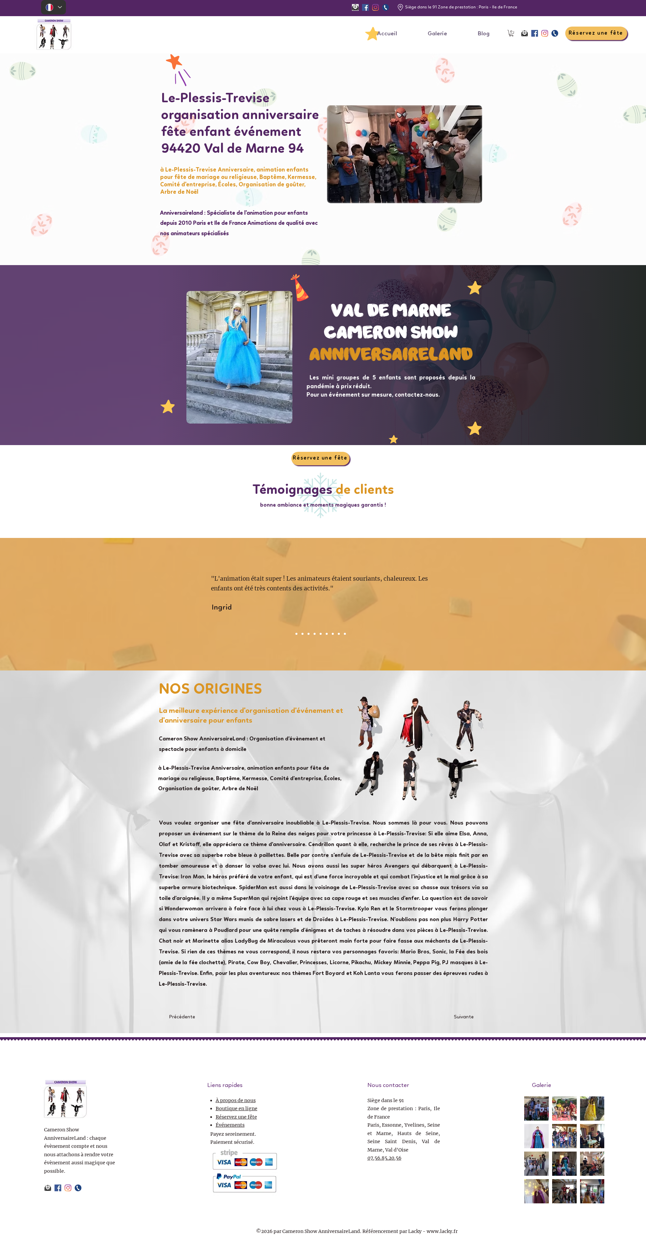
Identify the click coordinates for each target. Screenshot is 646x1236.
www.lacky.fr (442, 1231)
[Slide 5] (315, 634)
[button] (511, 33)
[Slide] (345, 634)
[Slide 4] (309, 634)
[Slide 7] (327, 634)
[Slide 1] (339, 634)
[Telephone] (385, 7)
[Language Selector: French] (53, 7)
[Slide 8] (333, 634)
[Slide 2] (296, 634)
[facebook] (365, 7)
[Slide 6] (321, 634)
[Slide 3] (302, 634)
